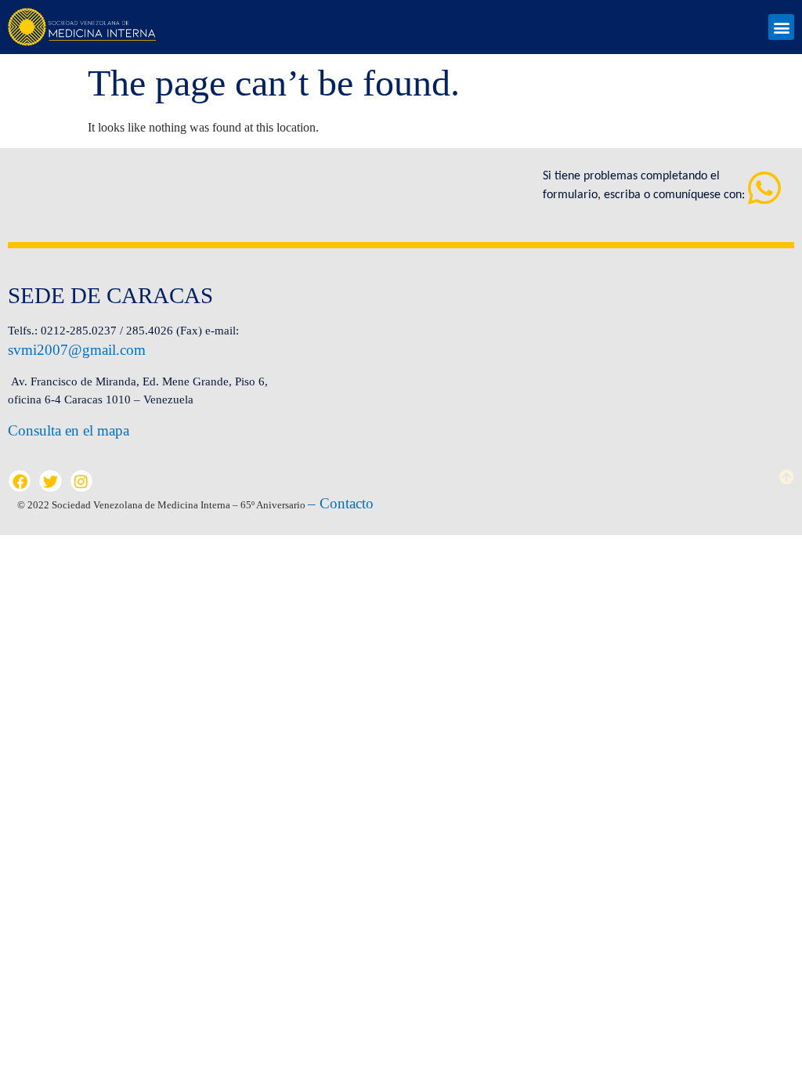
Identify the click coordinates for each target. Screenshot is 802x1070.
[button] (781, 27)
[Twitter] (50, 481)
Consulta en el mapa (68, 430)
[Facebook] (19, 481)
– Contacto (341, 503)
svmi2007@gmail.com (77, 350)
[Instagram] (81, 481)
